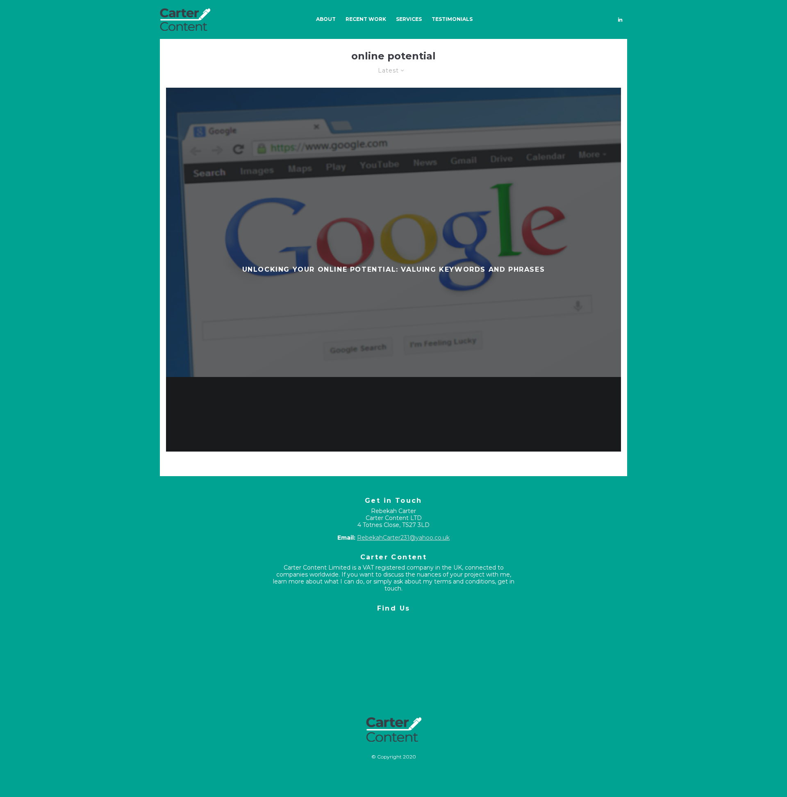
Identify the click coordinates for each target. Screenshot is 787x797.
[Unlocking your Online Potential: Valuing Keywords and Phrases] (393, 270)
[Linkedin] (620, 19)
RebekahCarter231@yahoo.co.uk (403, 537)
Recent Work (366, 19)
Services (409, 19)
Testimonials (452, 19)
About (326, 19)
